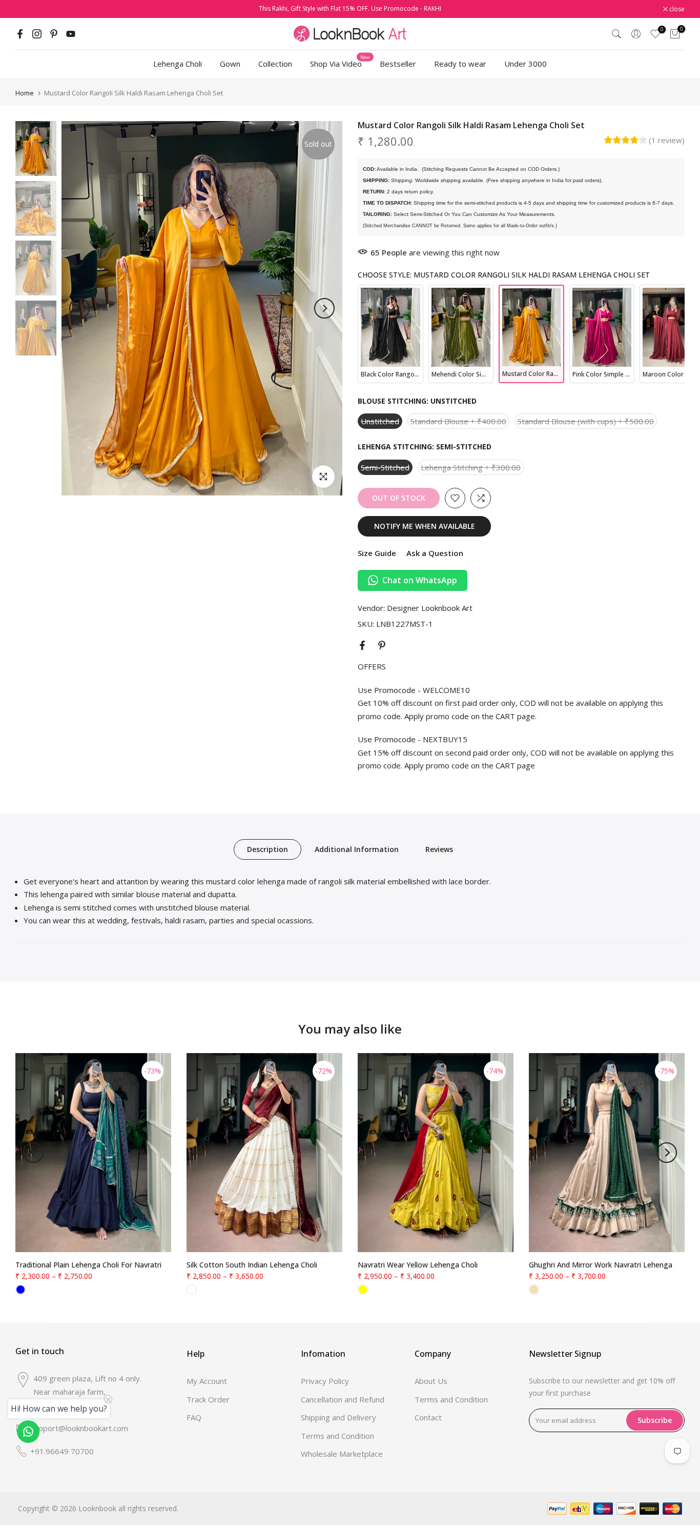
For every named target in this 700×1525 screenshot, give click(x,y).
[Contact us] (28, 1431)
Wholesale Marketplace (342, 1454)
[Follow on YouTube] (70, 34)
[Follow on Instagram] (37, 34)
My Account (207, 1381)
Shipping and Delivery (338, 1417)
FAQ (194, 1417)
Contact (428, 1417)
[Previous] (79, 308)
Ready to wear (460, 63)
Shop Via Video (340, 63)
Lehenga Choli (177, 63)
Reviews (439, 849)
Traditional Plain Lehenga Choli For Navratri (88, 1265)
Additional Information (357, 849)
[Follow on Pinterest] (53, 34)
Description (267, 849)
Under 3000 (525, 63)
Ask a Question (434, 553)
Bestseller (398, 63)
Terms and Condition (337, 1436)
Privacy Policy (325, 1381)
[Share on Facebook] (362, 645)
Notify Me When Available (424, 526)
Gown (230, 63)
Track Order (208, 1399)
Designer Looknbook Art (429, 608)
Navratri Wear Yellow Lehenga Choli (418, 1265)
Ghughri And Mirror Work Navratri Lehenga (600, 1265)
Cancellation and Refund (342, 1399)
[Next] (324, 308)
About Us (431, 1381)
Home (24, 93)
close (28, 9)
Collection (275, 63)
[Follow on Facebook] (20, 34)
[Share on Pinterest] (381, 645)
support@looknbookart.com (79, 1428)
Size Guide (377, 553)
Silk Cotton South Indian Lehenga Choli (252, 1265)
